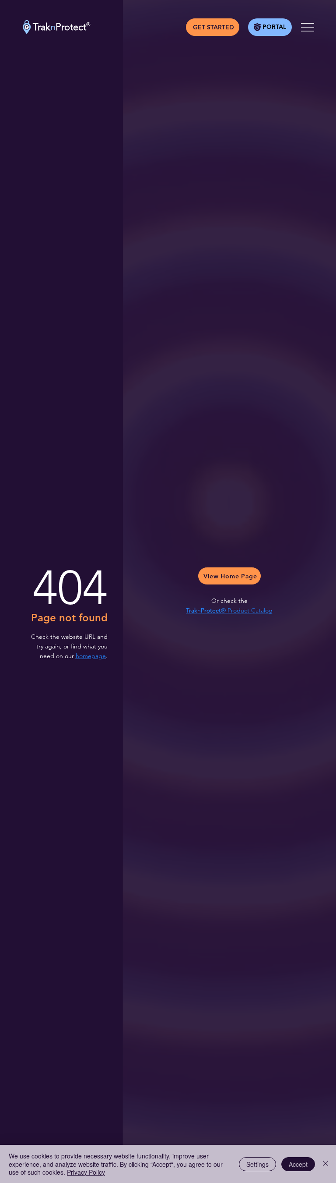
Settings (257, 1164)
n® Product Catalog (229, 610)
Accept (298, 1164)
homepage (91, 656)
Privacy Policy (86, 1172)
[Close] (325, 1164)
